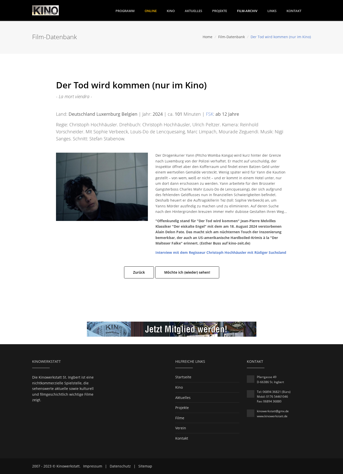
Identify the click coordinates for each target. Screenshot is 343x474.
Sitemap (145, 466)
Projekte (219, 11)
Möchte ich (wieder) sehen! (187, 272)
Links (271, 11)
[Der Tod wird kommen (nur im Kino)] (102, 186)
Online (151, 11)
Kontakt (294, 11)
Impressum (92, 466)
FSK (209, 114)
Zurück (139, 272)
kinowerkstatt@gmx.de (273, 411)
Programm (125, 10)
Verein (180, 428)
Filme (179, 418)
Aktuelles (193, 11)
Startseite (183, 377)
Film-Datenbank (231, 36)
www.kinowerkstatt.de (272, 416)
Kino (171, 11)
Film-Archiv (247, 11)
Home (207, 36)
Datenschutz (120, 466)
